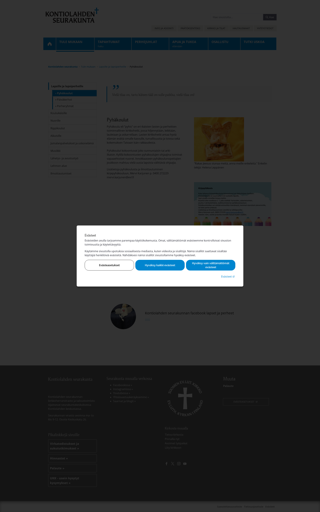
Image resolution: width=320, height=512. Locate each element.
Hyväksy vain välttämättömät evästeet (210, 265)
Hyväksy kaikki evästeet (160, 265)
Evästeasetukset (109, 265)
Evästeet (228, 276)
